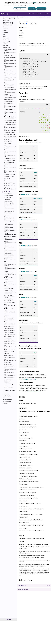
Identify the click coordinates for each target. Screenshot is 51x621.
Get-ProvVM (6, 180)
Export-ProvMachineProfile (10, 97)
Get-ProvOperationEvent (9, 134)
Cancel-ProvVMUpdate (9, 87)
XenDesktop (5, 403)
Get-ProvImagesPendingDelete (10, 116)
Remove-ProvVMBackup (9, 295)
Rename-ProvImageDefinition (8, 298)
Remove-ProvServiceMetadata (8, 288)
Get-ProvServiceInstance (9, 174)
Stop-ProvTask (7, 362)
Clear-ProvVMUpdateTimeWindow (10, 92)
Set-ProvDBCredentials (9, 328)
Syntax (20, 30)
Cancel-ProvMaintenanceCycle (9, 83)
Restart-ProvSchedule (9, 320)
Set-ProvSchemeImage (9, 339)
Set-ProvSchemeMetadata (10, 341)
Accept (32, 9)
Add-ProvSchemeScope (9, 79)
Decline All (41, 9)
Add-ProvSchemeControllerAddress (10, 74)
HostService (5, 45)
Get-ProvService (7, 164)
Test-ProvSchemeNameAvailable (10, 375)
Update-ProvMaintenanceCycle (9, 386)
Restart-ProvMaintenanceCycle (9, 317)
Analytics (5, 30)
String (35, 172)
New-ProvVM (7, 214)
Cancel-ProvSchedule (9, 85)
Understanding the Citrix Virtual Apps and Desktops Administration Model (8, 23)
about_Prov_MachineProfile (10, 57)
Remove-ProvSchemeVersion (8, 277)
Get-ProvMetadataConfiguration (10, 130)
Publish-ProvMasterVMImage (8, 223)
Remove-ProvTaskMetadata (10, 292)
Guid (35, 146)
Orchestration (6, 394)
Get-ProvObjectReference (9, 132)
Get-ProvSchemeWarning (9, 160)
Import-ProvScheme (8, 195)
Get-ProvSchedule (8, 141)
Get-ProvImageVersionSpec (10, 120)
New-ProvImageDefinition (9, 203)
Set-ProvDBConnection (9, 326)
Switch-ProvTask (8, 364)
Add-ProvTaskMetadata (9, 80)
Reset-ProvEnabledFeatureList (9, 305)
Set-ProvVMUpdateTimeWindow (10, 360)
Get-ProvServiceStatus (9, 176)
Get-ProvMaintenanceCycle (10, 124)
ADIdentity (5, 28)
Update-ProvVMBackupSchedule (9, 390)
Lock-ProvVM (7, 199)
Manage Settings (20, 9)
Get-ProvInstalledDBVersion (10, 122)
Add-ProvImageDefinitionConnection (10, 60)
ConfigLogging (6, 40)
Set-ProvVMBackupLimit (9, 357)
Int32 (35, 224)
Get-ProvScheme (7, 143)
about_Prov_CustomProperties (10, 53)
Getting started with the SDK (9, 18)
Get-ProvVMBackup (8, 182)
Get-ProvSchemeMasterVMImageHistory (10, 151)
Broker (4, 36)
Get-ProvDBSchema (8, 103)
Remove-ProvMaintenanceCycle (9, 246)
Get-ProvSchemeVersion (9, 158)
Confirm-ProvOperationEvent (8, 95)
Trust (4, 397)
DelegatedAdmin (6, 41)
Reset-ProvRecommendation (9, 308)
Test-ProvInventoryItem (9, 372)
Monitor (4, 392)
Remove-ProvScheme (8, 256)
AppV (4, 34)
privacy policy (35, 2)
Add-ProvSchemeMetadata (10, 77)
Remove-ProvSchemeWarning (8, 280)
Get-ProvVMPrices (8, 193)
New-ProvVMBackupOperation (9, 217)
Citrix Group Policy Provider (9, 17)
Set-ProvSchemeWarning (9, 343)
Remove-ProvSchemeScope (10, 274)
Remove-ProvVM (7, 293)
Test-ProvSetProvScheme (9, 377)
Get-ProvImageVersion (9, 118)
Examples (5, 26)
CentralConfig (6, 38)
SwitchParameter (38, 198)
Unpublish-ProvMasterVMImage (8, 383)
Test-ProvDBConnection (9, 366)
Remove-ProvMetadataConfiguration (10, 249)
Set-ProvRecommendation (9, 334)
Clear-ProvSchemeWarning (10, 89)
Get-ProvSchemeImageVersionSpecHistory (10, 146)
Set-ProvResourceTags (9, 336)
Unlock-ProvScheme (8, 379)
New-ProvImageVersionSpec (9, 207)
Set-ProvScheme (7, 338)
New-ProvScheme (8, 213)
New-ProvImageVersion (9, 205)
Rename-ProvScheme (8, 300)
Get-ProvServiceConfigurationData (10, 171)
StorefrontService (7, 395)
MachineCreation (7, 47)
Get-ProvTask (7, 178)
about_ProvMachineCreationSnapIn (10, 50)
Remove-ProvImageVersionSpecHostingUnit (10, 242)
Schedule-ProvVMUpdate (9, 325)
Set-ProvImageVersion (9, 332)
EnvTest (5, 43)
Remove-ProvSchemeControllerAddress (10, 260)
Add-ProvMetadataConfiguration (10, 70)
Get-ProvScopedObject (9, 162)
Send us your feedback (23, 589)
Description (21, 32)
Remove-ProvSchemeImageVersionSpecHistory (10, 264)
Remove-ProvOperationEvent (8, 252)
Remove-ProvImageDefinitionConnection (10, 230)
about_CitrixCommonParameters (27, 379)
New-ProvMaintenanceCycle (9, 210)
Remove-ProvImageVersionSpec (9, 239)
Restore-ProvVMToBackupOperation (10, 322)
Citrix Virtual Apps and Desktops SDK (27, 16)
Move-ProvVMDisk (8, 201)
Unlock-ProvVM (7, 381)
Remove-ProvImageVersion (10, 236)
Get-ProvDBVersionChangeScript (10, 106)
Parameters (21, 37)
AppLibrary (5, 32)
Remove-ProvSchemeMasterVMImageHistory (10, 268)
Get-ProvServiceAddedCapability (10, 167)
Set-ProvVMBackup (8, 355)
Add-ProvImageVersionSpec (10, 63)
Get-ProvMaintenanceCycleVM (10, 127)
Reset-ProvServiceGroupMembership (10, 312)
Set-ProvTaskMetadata (9, 351)
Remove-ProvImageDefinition (8, 227)
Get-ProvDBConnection (9, 101)
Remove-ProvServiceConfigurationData (10, 284)
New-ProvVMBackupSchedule (9, 220)
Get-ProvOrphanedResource (10, 136)
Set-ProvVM (6, 353)
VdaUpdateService (7, 401)
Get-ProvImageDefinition (9, 109)
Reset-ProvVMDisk (8, 315)
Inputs (20, 40)
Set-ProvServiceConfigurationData (10, 347)
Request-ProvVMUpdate (9, 302)
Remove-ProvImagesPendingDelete (10, 234)
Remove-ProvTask (8, 290)
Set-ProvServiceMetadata (9, 349)
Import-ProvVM (7, 197)
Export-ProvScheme (8, 99)
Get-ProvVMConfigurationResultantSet (10, 189)
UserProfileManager (7, 399)
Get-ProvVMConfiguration (9, 185)
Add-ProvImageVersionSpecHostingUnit (10, 66)
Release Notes (6, 20)
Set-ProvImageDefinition (9, 330)
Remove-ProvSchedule (9, 255)
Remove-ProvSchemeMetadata (9, 272)
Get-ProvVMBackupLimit (9, 183)
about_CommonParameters (34, 392)
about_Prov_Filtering (8, 55)
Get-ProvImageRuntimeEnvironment (10, 112)
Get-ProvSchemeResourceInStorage (10, 155)
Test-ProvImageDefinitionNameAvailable (10, 369)
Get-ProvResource (8, 139)
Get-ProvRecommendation (9, 138)
